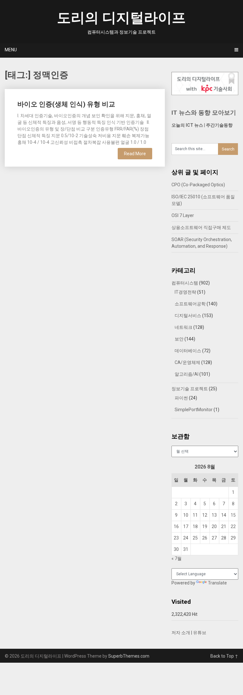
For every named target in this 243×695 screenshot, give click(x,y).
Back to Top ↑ (224, 656)
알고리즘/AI (186, 374)
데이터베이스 (188, 350)
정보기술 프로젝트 (189, 388)
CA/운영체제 (187, 362)
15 (233, 515)
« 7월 (176, 558)
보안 (179, 338)
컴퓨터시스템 (184, 282)
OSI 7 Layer (182, 215)
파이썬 (181, 397)
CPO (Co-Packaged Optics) (198, 184)
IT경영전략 (185, 292)
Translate (217, 582)
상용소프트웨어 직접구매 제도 (201, 227)
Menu (11, 49)
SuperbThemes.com (128, 656)
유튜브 (199, 632)
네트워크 (183, 327)
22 (233, 526)
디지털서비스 (188, 315)
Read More (135, 153)
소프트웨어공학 (190, 303)
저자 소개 (180, 632)
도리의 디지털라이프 (121, 18)
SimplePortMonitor (194, 409)
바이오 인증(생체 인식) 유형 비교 (66, 104)
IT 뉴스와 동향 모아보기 (203, 112)
